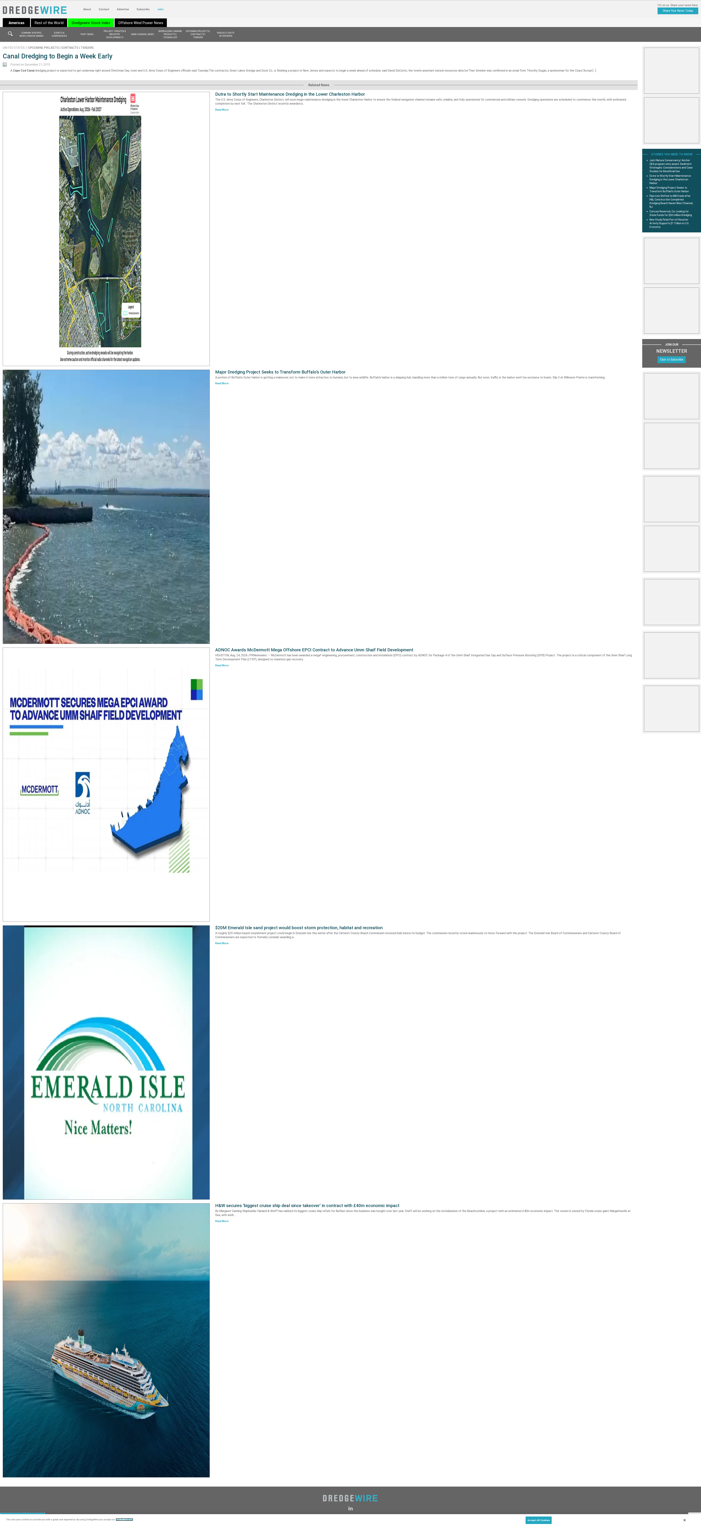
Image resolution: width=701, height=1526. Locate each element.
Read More (221, 109)
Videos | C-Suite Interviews (225, 34)
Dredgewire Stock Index (91, 23)
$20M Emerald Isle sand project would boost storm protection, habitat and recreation (299, 927)
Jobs (160, 9)
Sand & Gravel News (142, 34)
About (87, 9)
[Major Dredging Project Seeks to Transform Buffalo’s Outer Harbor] (106, 507)
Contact (104, 9)
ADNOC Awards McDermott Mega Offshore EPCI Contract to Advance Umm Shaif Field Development (314, 649)
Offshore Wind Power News (140, 23)
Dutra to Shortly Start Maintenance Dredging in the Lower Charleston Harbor (290, 94)
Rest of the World (49, 23)
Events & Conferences (59, 34)
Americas (16, 23)
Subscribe (143, 9)
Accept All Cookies (539, 1520)
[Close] (685, 1520)
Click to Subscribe (671, 359)
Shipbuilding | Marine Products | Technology (170, 34)
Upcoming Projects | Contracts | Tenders (198, 34)
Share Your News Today (678, 10)
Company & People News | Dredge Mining (31, 34)
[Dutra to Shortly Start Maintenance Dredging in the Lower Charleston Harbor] (106, 229)
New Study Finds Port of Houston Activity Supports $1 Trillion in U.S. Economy (669, 223)
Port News (87, 34)
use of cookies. (124, 1519)
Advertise (123, 9)
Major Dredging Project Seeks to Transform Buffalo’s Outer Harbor (280, 372)
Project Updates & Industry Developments (115, 34)
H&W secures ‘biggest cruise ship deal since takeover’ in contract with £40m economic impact (307, 1205)
